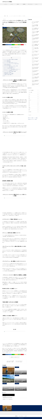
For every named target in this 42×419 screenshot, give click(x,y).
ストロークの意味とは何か (7, 60)
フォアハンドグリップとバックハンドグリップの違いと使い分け (11, 63)
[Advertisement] (21, 10)
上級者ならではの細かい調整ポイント (8, 74)
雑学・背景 (5, 367)
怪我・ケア (5, 383)
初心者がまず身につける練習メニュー (8, 72)
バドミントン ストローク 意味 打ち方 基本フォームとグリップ (10, 62)
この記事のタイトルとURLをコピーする (14, 47)
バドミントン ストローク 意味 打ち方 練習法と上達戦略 (9, 71)
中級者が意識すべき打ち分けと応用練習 (8, 73)
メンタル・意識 (4, 375)
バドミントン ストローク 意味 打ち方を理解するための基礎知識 (10, 59)
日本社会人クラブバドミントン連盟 (32, 119)
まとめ (4, 75)
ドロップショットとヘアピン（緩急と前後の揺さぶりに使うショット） (12, 69)
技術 (4, 27)
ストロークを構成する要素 (7, 61)
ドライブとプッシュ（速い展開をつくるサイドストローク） (11, 70)
